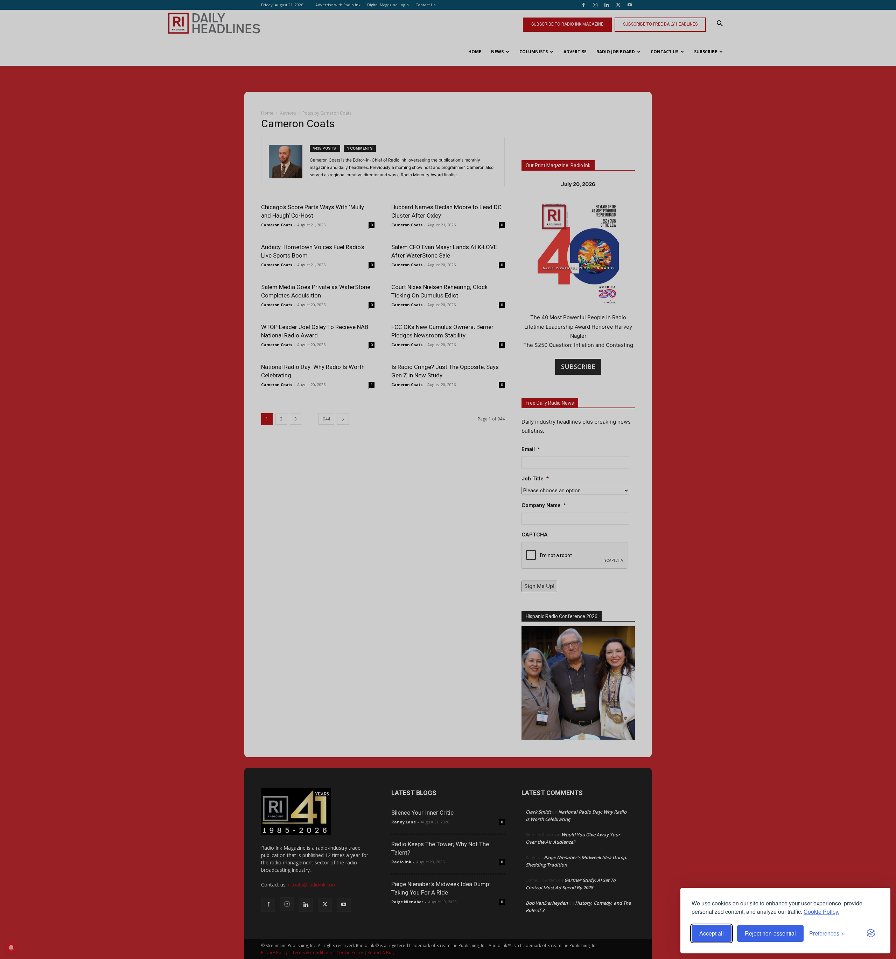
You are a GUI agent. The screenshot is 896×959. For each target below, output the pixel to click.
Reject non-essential (770, 933)
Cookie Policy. (821, 911)
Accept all (711, 933)
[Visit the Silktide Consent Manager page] (870, 933)
